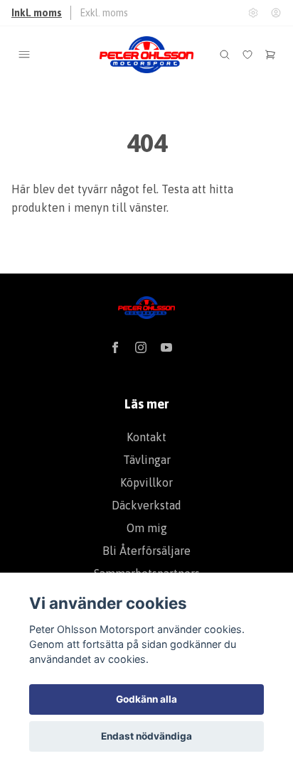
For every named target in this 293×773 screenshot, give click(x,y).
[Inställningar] (253, 12)
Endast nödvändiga (146, 736)
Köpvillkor (146, 482)
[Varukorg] (270, 54)
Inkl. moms (36, 12)
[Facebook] (115, 347)
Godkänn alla (146, 699)
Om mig (147, 527)
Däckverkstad (146, 505)
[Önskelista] (247, 54)
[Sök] (224, 54)
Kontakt (146, 437)
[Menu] (24, 54)
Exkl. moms (104, 12)
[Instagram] (140, 347)
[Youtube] (166, 347)
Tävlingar (147, 459)
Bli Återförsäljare (146, 550)
